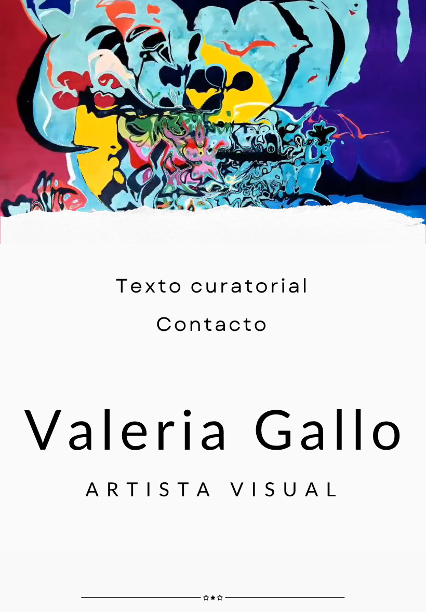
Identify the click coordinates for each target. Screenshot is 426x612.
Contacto (212, 324)
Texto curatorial (213, 286)
